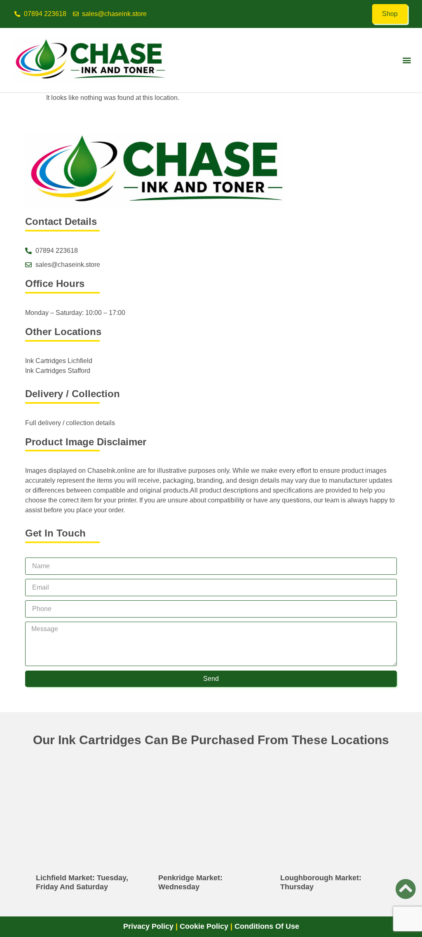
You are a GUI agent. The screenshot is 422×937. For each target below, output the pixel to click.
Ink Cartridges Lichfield (58, 360)
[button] (407, 60)
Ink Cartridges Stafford (57, 370)
